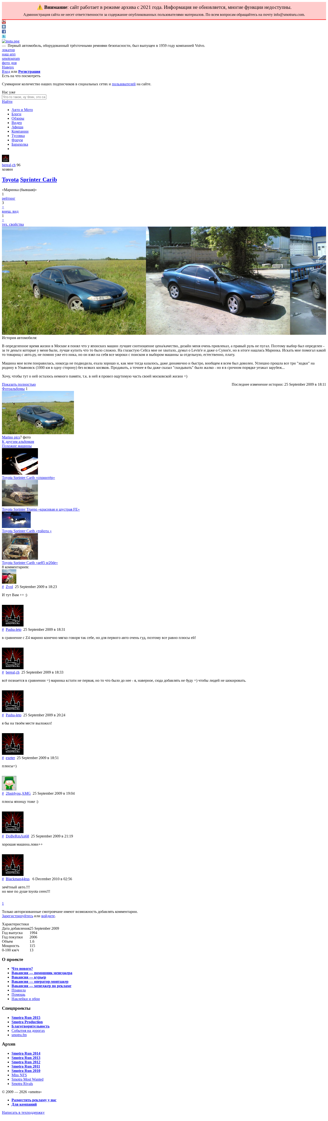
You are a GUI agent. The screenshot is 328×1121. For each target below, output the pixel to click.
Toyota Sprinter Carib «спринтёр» (28, 478)
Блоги (16, 114)
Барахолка (20, 144)
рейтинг (8, 198)
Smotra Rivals (22, 1084)
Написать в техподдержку (23, 1112)
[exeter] (13, 753)
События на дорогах (28, 1030)
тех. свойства (13, 224)
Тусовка (18, 136)
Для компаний (24, 1104)
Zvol (9, 587)
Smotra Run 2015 (26, 1018)
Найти (7, 101)
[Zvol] (9, 582)
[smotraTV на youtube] (4, 22)
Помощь (18, 994)
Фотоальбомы (13, 389)
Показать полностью (19, 384)
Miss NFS (19, 1075)
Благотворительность (30, 1026)
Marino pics (11, 437)
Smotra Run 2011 (26, 1066)
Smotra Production (27, 1022)
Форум (17, 140)
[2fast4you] (9, 789)
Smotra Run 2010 (26, 1071)
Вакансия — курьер (29, 977)
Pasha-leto (13, 629)
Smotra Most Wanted (27, 1079)
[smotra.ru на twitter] (4, 37)
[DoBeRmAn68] (13, 832)
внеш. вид (10, 211)
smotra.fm (19, 1035)
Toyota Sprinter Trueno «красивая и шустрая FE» (41, 509)
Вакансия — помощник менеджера (42, 973)
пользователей (124, 84)
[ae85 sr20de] (20, 558)
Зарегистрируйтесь (17, 916)
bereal (6, 165)
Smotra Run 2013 (26, 1058)
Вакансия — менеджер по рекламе (41, 986)
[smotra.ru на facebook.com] (4, 32)
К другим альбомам (18, 442)
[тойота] (16, 527)
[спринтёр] (20, 473)
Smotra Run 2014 (26, 1053)
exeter (10, 758)
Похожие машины (17, 446)
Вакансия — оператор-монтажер (40, 981)
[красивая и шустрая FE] (20, 505)
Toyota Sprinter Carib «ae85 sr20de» (30, 563)
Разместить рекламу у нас (34, 1100)
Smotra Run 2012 (26, 1062)
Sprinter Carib (38, 179)
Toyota (10, 179)
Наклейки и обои (26, 999)
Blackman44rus (18, 879)
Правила (19, 990)
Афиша (17, 127)
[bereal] (5, 161)
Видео (17, 123)
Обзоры (18, 118)
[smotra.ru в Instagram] (10, 41)
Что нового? (22, 968)
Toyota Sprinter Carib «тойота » (27, 531)
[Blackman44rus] (13, 875)
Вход (6, 71)
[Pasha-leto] (13, 625)
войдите (48, 916)
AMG (26, 793)
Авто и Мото (22, 110)
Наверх (8, 67)
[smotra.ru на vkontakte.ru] (4, 27)
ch (14, 165)
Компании (20, 131)
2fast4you (13, 793)
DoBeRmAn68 (17, 836)
